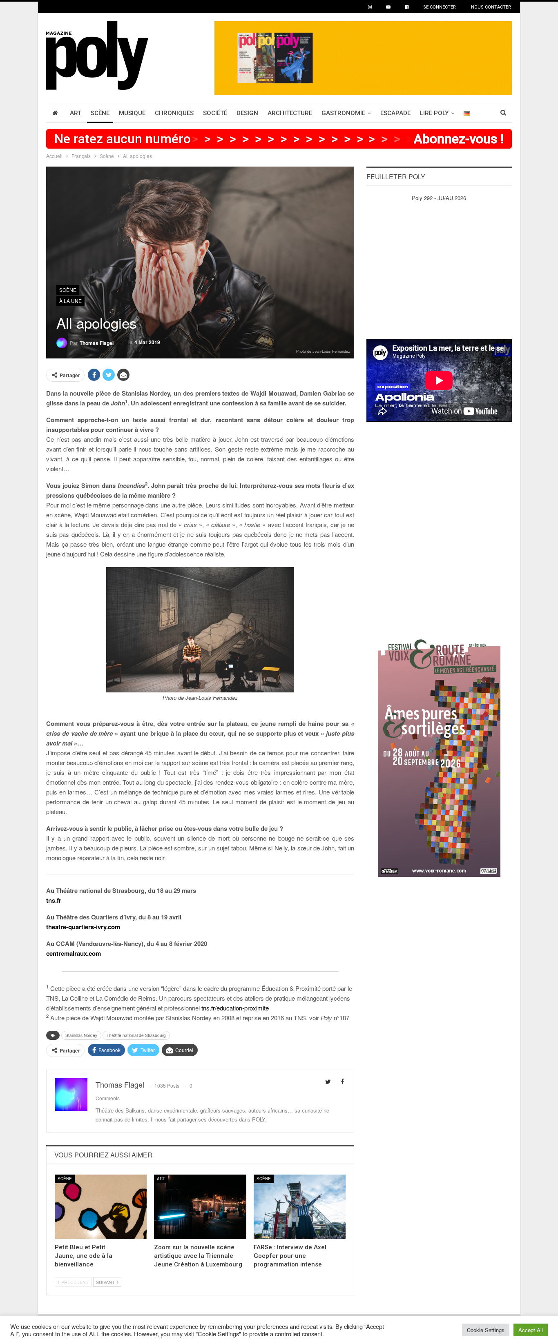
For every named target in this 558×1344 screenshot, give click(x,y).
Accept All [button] (530, 1330)
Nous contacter (491, 7)
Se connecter (439, 7)
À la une (70, 300)
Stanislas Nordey (81, 1035)
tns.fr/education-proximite (235, 1008)
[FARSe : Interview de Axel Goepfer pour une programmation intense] (300, 1207)
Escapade (395, 113)
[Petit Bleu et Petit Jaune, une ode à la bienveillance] (101, 1207)
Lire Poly (434, 113)
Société (215, 113)
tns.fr (53, 900)
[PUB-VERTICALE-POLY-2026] (439, 754)
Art (75, 113)
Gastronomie (343, 113)
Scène (100, 113)
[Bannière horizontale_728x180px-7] (363, 57)
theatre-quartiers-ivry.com (83, 926)
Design (247, 113)
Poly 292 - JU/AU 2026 (439, 198)
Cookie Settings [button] (485, 1330)
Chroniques (174, 113)
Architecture (290, 113)
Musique (132, 113)
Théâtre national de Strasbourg (136, 1035)
